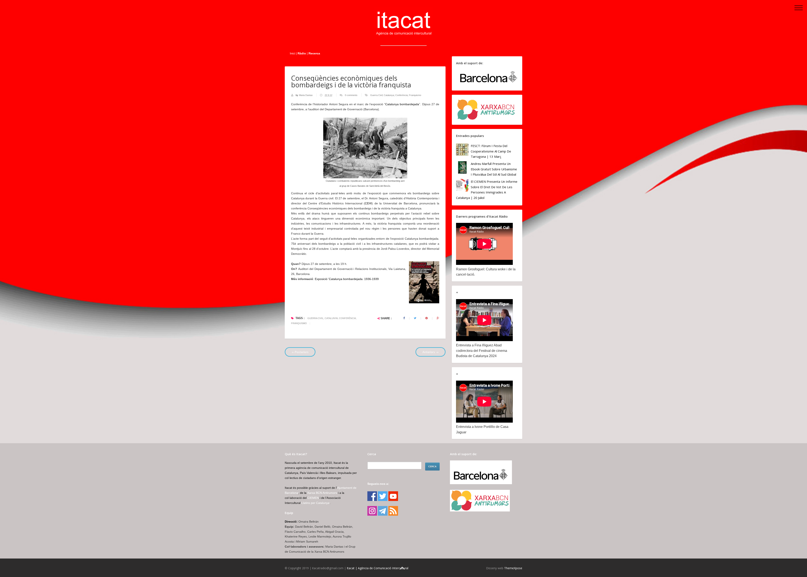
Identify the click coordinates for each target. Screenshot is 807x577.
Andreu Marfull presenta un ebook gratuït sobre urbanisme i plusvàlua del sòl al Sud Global (494, 169)
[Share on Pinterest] (426, 318)
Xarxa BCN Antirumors (322, 492)
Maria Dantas (306, 95)
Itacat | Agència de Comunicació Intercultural (377, 568)
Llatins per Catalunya (315, 503)
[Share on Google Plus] (438, 318)
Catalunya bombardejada (402, 104)
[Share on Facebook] (404, 318)
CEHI (368, 203)
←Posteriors (300, 352)
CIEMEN (313, 497)
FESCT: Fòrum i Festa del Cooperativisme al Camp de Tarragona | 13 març (491, 151)
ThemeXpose (513, 568)
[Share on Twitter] (415, 318)
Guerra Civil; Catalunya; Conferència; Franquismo (395, 95)
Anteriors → (430, 352)
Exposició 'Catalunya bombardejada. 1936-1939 (347, 279)
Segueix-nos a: (378, 483)
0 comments (351, 95)
